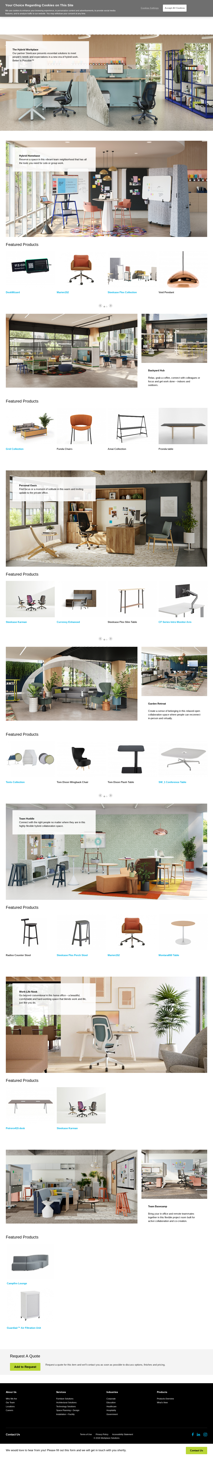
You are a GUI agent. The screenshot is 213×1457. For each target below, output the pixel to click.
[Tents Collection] (30, 759)
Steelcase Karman (16, 622)
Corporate (111, 1399)
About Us (11, 1392)
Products (162, 1392)
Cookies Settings (150, 8)
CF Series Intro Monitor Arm (175, 622)
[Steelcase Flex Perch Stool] (81, 932)
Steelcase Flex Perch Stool (72, 955)
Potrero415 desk (15, 1128)
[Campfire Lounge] (30, 1261)
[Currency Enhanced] (81, 599)
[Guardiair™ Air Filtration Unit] (30, 1305)
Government (112, 1414)
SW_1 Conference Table (172, 782)
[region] (106, 8)
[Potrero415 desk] (30, 1105)
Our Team (10, 1402)
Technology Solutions (66, 1406)
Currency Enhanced (68, 622)
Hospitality (111, 1410)
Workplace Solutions (110, 1438)
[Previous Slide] (100, 305)
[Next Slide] (110, 305)
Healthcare (111, 1406)
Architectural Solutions (66, 1402)
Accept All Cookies (175, 8)
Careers (9, 1410)
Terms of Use (86, 1434)
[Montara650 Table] (183, 932)
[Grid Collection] (30, 426)
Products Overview (165, 1399)
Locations (10, 1406)
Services (61, 1392)
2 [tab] (106, 306)
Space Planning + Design (67, 1410)
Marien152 (63, 292)
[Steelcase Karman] (30, 599)
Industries (112, 1392)
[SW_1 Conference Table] (183, 759)
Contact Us (13, 1434)
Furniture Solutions (64, 1399)
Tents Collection (15, 782)
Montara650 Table (169, 955)
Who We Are (11, 1399)
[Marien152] (81, 269)
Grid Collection (14, 449)
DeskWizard (13, 292)
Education (111, 1402)
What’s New (162, 1402)
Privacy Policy (102, 1434)
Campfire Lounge (17, 1283)
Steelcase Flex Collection (122, 292)
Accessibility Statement (122, 1434)
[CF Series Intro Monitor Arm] (183, 599)
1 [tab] (104, 306)
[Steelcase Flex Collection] (132, 269)
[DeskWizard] (30, 269)
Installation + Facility (65, 1414)
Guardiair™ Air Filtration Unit (24, 1327)
